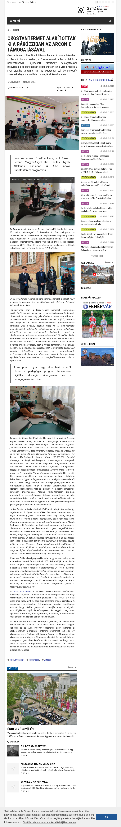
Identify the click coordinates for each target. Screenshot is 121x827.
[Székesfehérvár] (34, 10)
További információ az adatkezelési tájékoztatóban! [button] (49, 822)
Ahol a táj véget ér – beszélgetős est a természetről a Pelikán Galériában (96, 196)
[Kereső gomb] (110, 20)
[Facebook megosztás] (72, 88)
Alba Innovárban (23, 591)
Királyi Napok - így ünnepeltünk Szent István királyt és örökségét (97, 235)
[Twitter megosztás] (57, 90)
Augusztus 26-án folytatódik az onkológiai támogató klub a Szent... (96, 183)
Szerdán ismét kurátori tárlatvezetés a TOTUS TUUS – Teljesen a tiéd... (96, 170)
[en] (100, 2)
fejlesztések (34, 660)
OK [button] (106, 817)
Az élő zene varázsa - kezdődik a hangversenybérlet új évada (95, 157)
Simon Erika (30, 82)
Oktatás (47, 660)
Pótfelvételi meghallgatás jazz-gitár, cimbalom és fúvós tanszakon (96, 209)
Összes (71, 667)
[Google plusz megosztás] (61, 90)
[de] (106, 2)
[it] (109, 2)
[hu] (96, 2)
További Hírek (97, 256)
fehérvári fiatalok (17, 660)
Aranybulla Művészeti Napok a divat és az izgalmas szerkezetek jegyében (97, 144)
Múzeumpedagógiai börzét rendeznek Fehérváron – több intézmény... (97, 248)
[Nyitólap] (8, 30)
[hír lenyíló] (112, 80)
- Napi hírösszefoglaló (100, 80)
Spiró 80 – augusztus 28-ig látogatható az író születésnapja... (95, 105)
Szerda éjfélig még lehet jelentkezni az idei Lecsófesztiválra (96, 222)
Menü (16, 21)
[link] (97, 44)
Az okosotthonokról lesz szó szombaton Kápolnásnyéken (93, 118)
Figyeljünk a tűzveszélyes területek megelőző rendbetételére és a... (96, 131)
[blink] (113, 2)
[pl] (103, 2)
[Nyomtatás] (65, 90)
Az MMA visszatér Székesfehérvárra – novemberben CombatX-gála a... (96, 92)
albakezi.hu (15, 82)
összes (107, 262)
